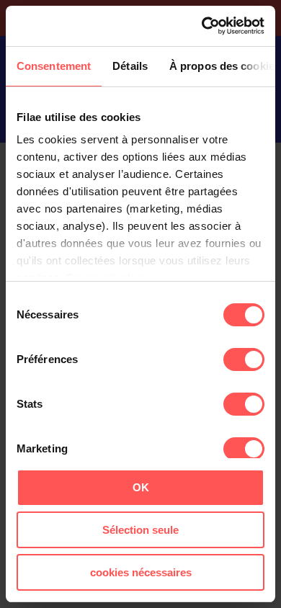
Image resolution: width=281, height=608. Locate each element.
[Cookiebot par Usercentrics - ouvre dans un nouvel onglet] (202, 26)
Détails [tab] (130, 66)
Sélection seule (140, 530)
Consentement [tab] (54, 66)
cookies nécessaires (141, 572)
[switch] (243, 359)
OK (141, 487)
